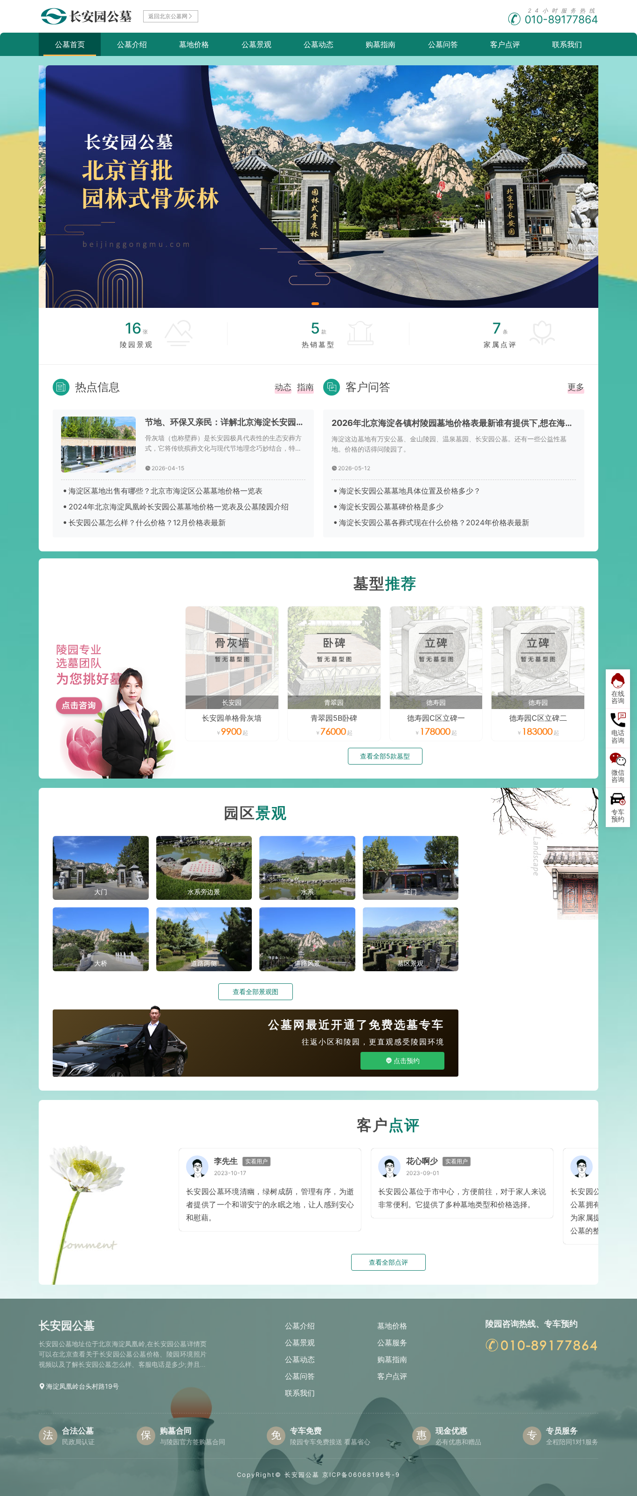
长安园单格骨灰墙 (232, 718)
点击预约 (407, 1061)
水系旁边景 (203, 892)
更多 (576, 387)
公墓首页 (70, 44)
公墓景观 (256, 44)
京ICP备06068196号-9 (361, 1474)
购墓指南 (380, 44)
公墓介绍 (132, 44)
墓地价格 (194, 44)
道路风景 (307, 963)
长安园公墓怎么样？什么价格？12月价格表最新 (147, 522)
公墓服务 (392, 1342)
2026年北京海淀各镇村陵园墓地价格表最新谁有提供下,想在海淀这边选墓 (454, 423)
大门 (100, 892)
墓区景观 (410, 963)
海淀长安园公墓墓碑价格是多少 (391, 506)
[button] (315, 303)
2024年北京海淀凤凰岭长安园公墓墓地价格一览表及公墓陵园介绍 (179, 506)
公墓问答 (443, 44)
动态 (283, 387)
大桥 (100, 963)
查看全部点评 (388, 1262)
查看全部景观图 (255, 991)
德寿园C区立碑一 (436, 718)
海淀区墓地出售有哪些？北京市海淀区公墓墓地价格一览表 (166, 490)
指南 (305, 387)
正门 (410, 892)
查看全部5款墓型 (385, 756)
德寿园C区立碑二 (538, 718)
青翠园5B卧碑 (334, 718)
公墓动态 (318, 44)
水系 (307, 892)
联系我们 (567, 44)
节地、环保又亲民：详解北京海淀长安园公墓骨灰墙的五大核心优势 (225, 422)
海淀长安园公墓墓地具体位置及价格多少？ (410, 490)
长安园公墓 (301, 1474)
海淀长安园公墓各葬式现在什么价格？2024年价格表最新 (434, 522)
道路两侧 (204, 963)
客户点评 (505, 44)
